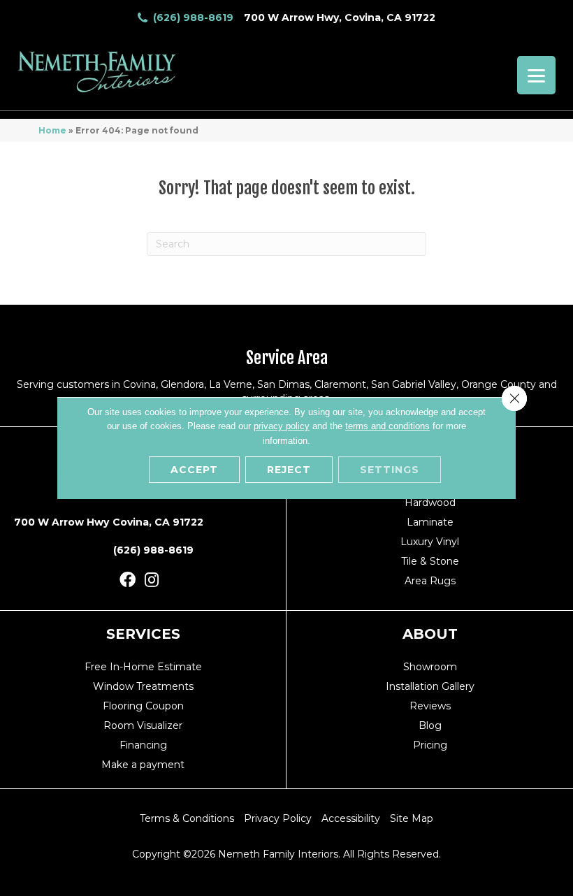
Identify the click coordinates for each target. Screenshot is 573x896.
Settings (389, 469)
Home (52, 130)
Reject (289, 469)
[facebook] (127, 580)
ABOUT (430, 634)
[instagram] (152, 580)
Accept (194, 469)
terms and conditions (387, 426)
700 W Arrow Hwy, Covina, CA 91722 (339, 17)
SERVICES (143, 634)
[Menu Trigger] (536, 75)
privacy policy (282, 426)
